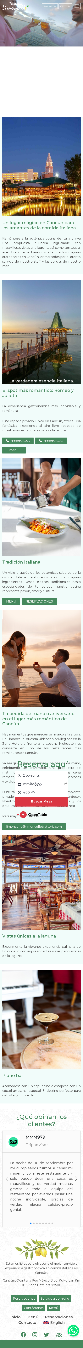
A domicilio (65, 6)
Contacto (27, 1322)
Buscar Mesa (41, 801)
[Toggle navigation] (77, 6)
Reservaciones (50, 6)
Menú (53, 1308)
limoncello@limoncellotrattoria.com (34, 826)
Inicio (15, 1317)
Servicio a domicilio (55, 1298)
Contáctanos (33, 1308)
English (57, 1322)
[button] (76, 1179)
